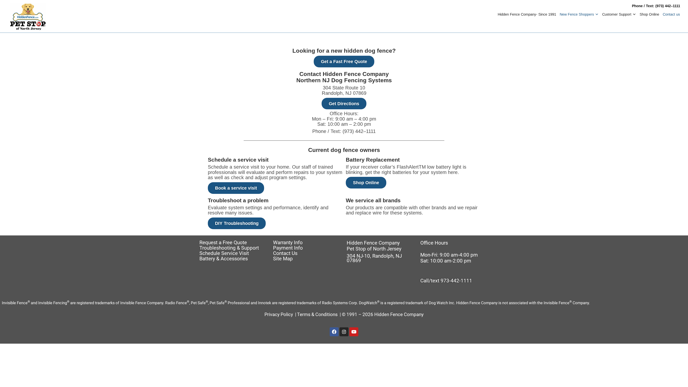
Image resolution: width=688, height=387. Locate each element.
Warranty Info (288, 242)
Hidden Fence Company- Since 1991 (527, 14)
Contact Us (285, 253)
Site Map (283, 259)
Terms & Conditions (318, 314)
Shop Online (649, 14)
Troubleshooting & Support (229, 248)
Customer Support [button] (616, 14)
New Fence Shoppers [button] (577, 14)
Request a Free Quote (223, 242)
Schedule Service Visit (224, 253)
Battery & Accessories (223, 259)
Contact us (671, 14)
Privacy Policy (278, 314)
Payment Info (288, 248)
